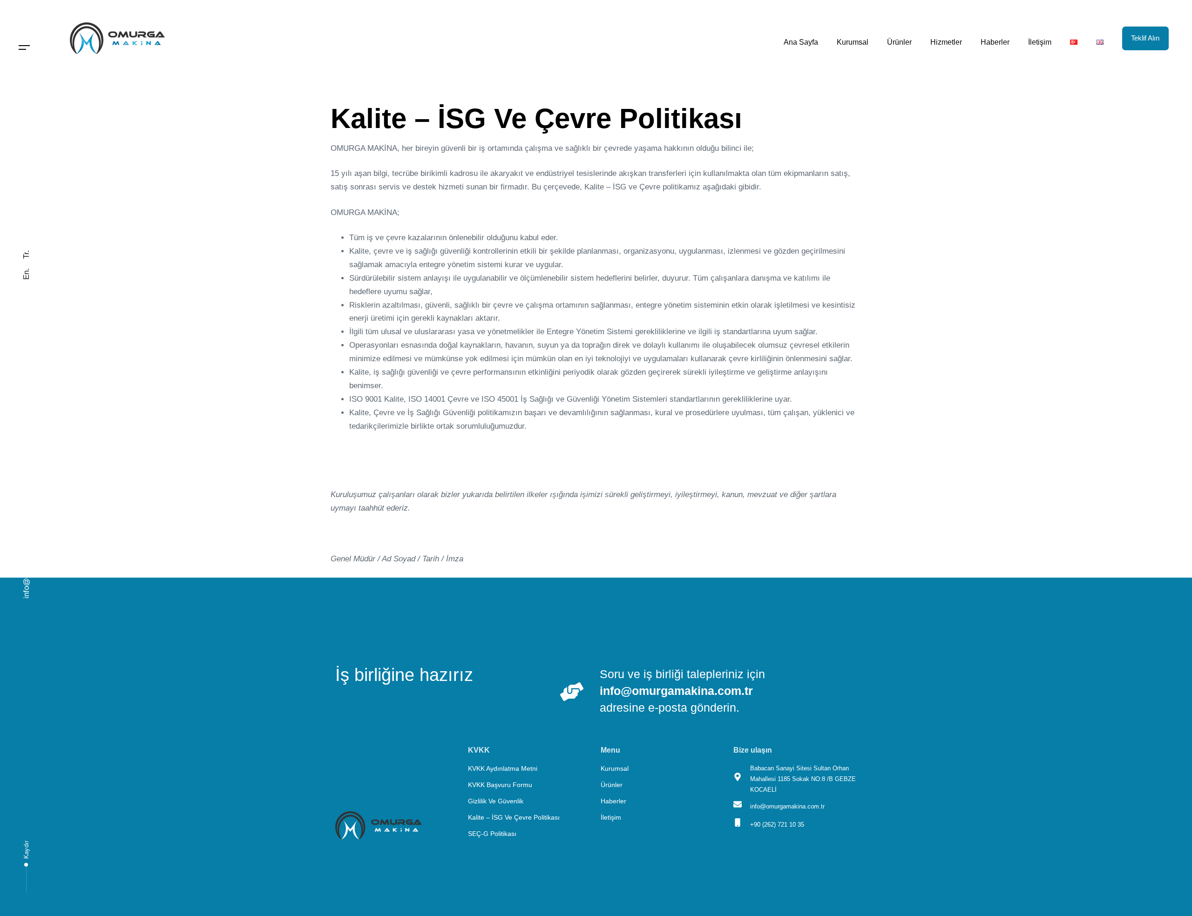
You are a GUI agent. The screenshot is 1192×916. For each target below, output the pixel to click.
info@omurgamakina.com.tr (26, 550)
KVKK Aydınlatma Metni (502, 768)
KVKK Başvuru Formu (500, 784)
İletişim (1039, 42)
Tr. (26, 254)
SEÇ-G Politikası (492, 833)
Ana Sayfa (801, 42)
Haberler (995, 42)
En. (26, 274)
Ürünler (899, 42)
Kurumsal (852, 42)
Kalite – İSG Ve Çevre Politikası (514, 817)
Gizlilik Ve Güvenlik (495, 801)
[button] (24, 48)
